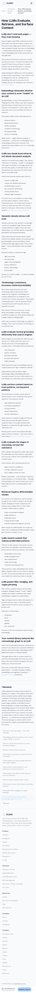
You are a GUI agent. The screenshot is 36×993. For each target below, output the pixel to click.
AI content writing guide (10, 900)
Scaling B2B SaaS (8, 873)
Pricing (4, 860)
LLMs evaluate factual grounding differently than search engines (17, 762)
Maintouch (5, 973)
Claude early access (9, 853)
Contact (5, 921)
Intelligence (6, 838)
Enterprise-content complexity (12, 884)
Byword (4, 948)
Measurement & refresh (10, 849)
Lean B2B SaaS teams (9, 877)
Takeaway (6, 803)
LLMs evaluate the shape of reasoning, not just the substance (17, 774)
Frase (4, 959)
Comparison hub (7, 934)
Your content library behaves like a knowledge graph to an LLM (14, 798)
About (4, 917)
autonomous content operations (19, 210)
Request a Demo (24, 989)
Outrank (5, 941)
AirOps (4, 945)
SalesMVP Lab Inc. (20, 984)
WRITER (4, 963)
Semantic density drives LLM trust (14, 750)
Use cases (5, 887)
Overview (5, 835)
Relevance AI (6, 966)
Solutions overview (8, 869)
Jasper (4, 952)
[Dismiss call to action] (33, 989)
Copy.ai (4, 955)
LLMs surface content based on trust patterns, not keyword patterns (15, 768)
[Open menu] (31, 3)
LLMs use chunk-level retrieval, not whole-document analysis (17, 744)
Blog (3, 904)
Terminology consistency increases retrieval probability (17, 755)
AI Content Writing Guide (11, 11)
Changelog (5, 924)
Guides (4, 897)
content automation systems (21, 436)
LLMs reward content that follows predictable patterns (18, 785)
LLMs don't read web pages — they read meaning (16, 732)
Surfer (4, 970)
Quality (4, 842)
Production (6, 846)
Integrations (6, 856)
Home (4, 11)
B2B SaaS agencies (8, 880)
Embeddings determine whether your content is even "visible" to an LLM (18, 738)
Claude (4, 937)
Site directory (7, 908)
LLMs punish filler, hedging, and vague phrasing (15, 791)
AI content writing (8, 85)
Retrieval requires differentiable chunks (15, 780)
